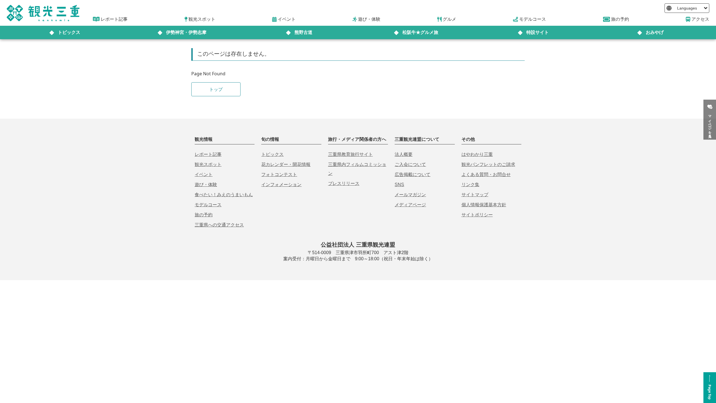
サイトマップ (474, 194)
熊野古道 (303, 32)
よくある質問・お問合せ (486, 174)
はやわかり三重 (477, 154)
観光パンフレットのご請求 (488, 164)
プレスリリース (343, 183)
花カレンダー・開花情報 (285, 164)
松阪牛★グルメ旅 (420, 32)
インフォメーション (281, 184)
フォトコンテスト (279, 174)
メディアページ (410, 204)
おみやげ (655, 32)
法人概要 (404, 154)
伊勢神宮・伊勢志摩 (186, 32)
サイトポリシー (477, 214)
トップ (216, 89)
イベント (204, 174)
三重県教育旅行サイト (350, 154)
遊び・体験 (206, 184)
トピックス (69, 32)
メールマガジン (410, 194)
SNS (399, 184)
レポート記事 (208, 154)
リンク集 (470, 184)
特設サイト (537, 32)
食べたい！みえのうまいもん (224, 194)
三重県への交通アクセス (219, 224)
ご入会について (410, 164)
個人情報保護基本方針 (483, 204)
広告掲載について (412, 174)
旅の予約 (204, 214)
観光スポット (208, 164)
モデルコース (208, 204)
